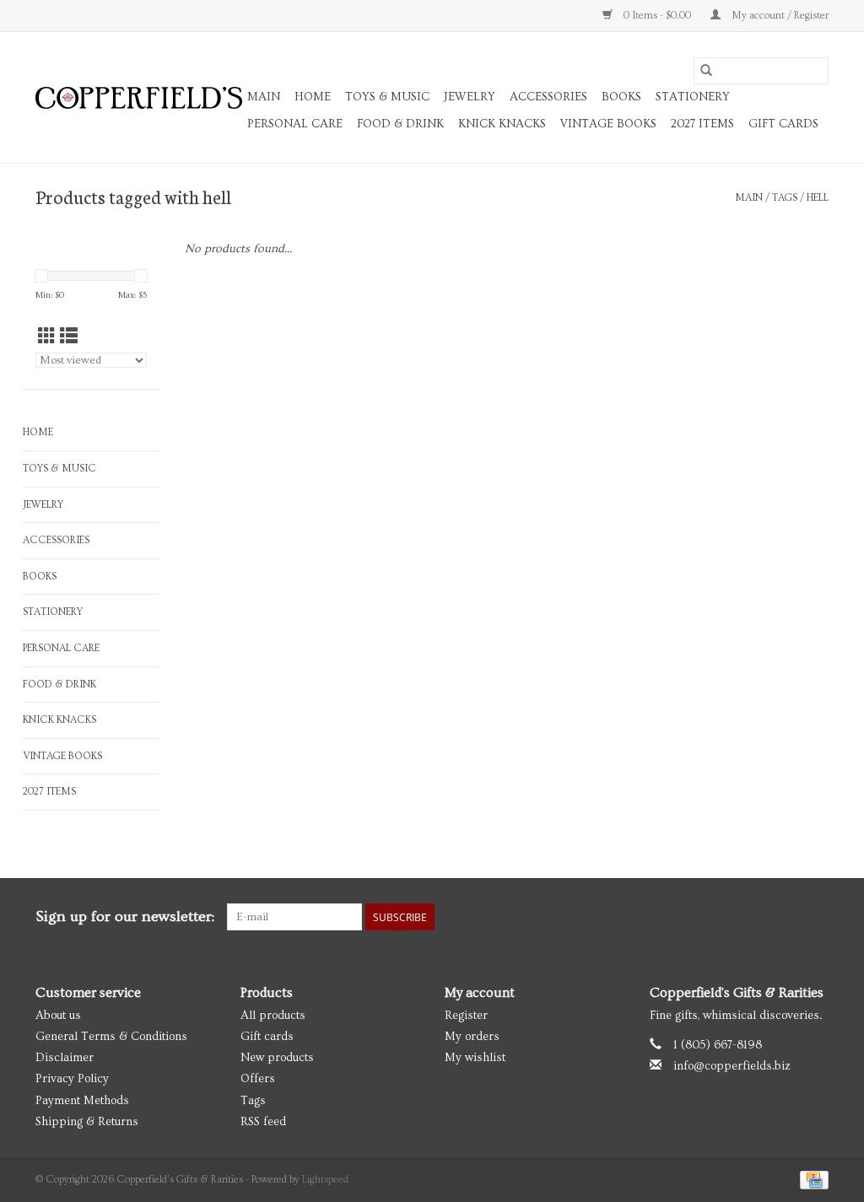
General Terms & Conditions (111, 1036)
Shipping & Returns (86, 1122)
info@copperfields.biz (732, 1066)
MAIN (263, 97)
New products (277, 1058)
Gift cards (783, 124)
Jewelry (469, 97)
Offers (257, 1079)
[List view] (69, 337)
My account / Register (779, 15)
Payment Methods (82, 1101)
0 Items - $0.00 (657, 15)
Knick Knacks (502, 124)
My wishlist (475, 1058)
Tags (784, 197)
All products (272, 1015)
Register (466, 1015)
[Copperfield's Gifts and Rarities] (138, 98)
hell (818, 197)
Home (312, 97)
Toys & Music (387, 97)
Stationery (693, 97)
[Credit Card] (811, 1177)
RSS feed (263, 1122)
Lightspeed (325, 1179)
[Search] (706, 70)
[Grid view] (47, 337)
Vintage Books (608, 124)
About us (58, 1015)
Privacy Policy (72, 1079)
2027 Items (702, 124)
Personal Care (295, 124)
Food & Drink (400, 124)
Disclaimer (64, 1058)
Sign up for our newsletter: (124, 916)
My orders (472, 1036)
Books (621, 97)
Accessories (548, 97)
